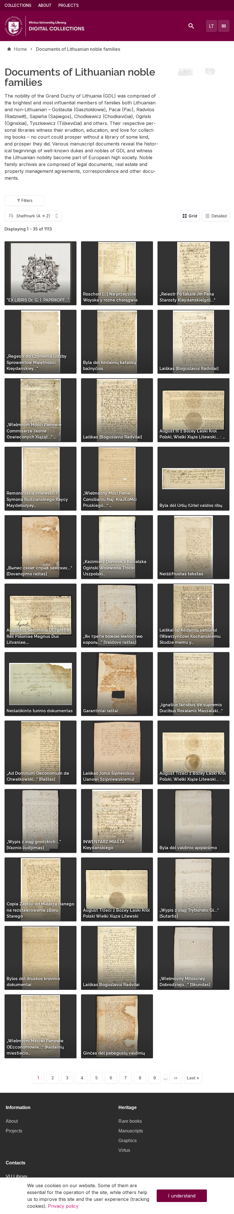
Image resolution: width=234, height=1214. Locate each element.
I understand (181, 1196)
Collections (18, 5)
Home (20, 49)
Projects (68, 5)
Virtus (124, 1150)
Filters (27, 200)
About (45, 5)
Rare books (130, 1121)
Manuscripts (130, 1130)
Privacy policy (63, 1206)
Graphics (127, 1140)
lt (211, 26)
